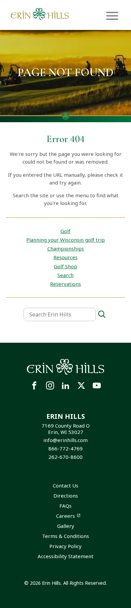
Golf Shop (65, 266)
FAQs (65, 505)
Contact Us (65, 485)
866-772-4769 (65, 448)
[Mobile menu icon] (112, 16)
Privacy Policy (65, 546)
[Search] (102, 314)
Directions (65, 495)
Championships (65, 248)
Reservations (65, 283)
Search (65, 275)
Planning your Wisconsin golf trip (65, 239)
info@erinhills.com (65, 440)
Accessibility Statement (65, 556)
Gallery (65, 525)
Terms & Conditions (65, 536)
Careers (65, 515)
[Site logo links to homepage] (40, 14)
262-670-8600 (65, 456)
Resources (65, 257)
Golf (65, 231)
